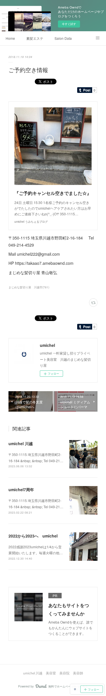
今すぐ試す (69, 24)
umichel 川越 (20, 443)
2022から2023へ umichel (33, 536)
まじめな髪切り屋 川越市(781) (28, 287)
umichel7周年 (21, 489)
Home (10, 38)
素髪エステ (34, 38)
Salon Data (63, 38)
